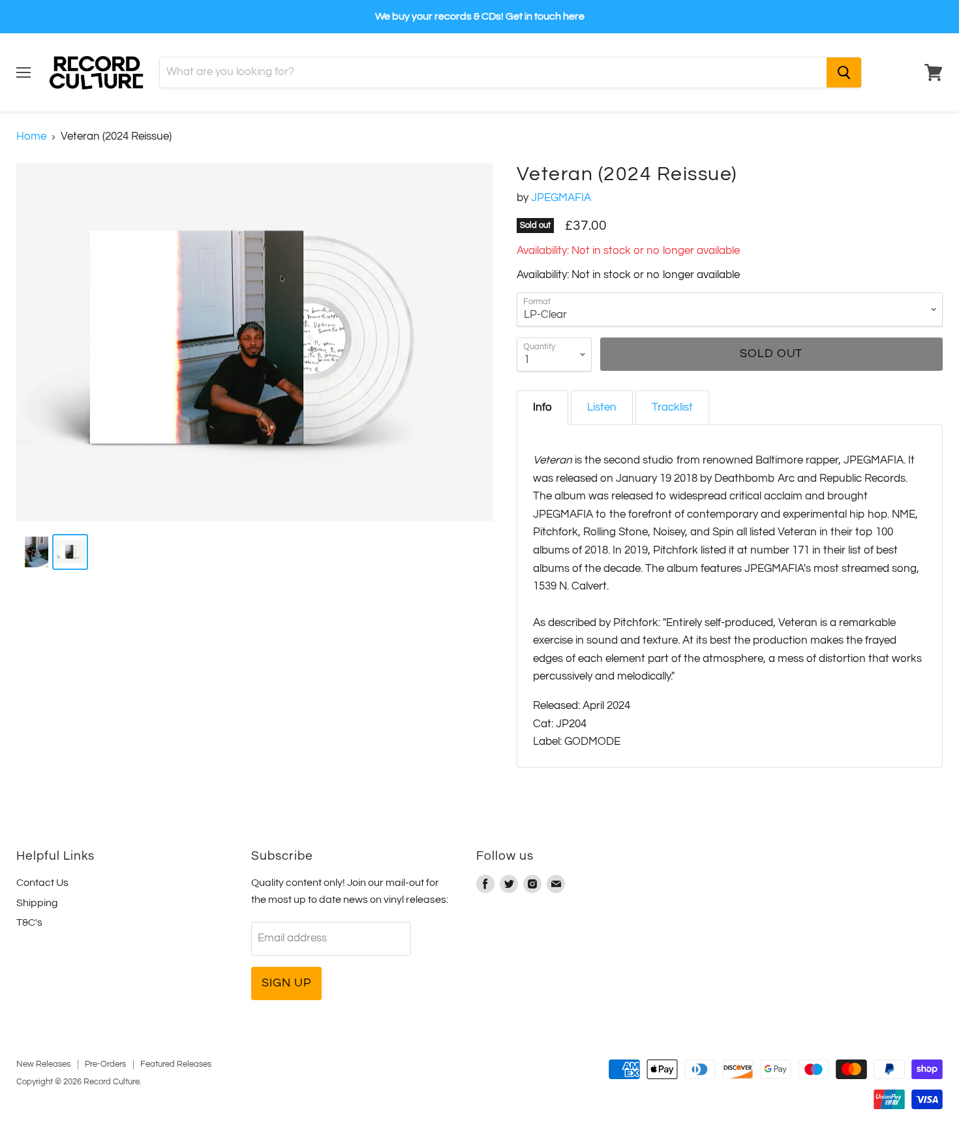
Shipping (37, 903)
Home (31, 136)
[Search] (844, 72)
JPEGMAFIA (561, 198)
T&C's (29, 922)
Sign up (286, 983)
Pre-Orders (105, 1064)
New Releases (43, 1064)
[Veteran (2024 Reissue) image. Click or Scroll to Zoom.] (254, 342)
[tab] (542, 407)
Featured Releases (175, 1064)
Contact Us (42, 882)
